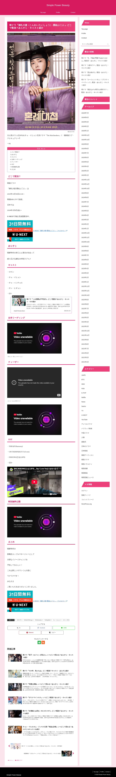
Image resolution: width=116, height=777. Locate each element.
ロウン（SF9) (66, 620)
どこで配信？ (15, 152)
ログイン (84, 491)
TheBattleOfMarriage (28, 620)
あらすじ (14, 154)
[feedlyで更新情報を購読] (39, 642)
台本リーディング (16, 159)
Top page (84, 29)
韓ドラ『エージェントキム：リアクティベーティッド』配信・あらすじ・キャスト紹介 (95, 82)
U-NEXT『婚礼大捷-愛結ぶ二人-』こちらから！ (49, 231)
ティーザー (14, 162)
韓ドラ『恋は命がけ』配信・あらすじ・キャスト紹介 (95, 74)
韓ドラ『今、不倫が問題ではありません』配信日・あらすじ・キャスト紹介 (94, 59)
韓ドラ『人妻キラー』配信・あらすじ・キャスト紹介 (95, 66)
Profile (83, 33)
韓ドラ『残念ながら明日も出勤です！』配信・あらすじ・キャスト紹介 (95, 91)
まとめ (13, 169)
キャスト (14, 157)
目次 (38, 148)
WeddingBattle (47, 620)
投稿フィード (86, 495)
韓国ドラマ (11, 620)
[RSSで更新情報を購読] (43, 642)
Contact (84, 38)
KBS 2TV (19, 620)
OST (12, 164)
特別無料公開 (15, 167)
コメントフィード (87, 499)
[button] (52, 632)
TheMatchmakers (38, 620)
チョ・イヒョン (56, 620)
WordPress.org (86, 504)
